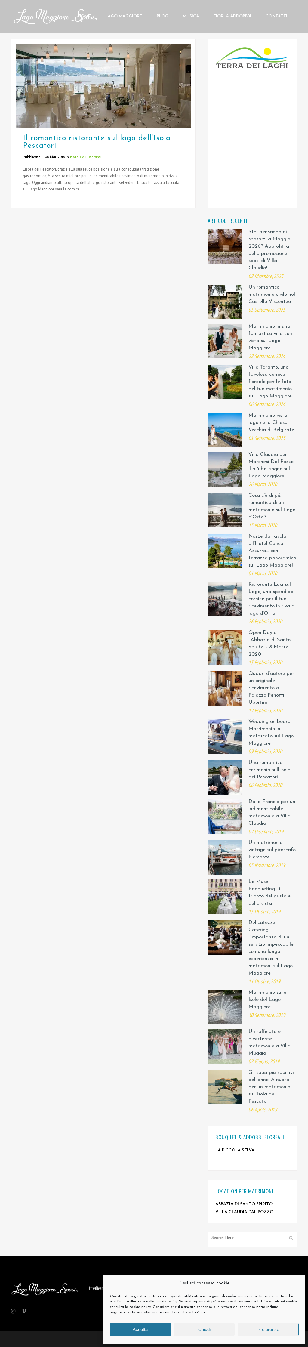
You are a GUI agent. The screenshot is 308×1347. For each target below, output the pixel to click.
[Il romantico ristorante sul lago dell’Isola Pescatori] (103, 86)
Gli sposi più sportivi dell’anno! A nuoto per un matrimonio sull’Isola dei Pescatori (271, 1087)
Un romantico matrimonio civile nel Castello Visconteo (271, 294)
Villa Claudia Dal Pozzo (244, 1212)
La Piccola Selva (234, 1150)
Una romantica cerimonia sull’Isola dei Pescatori (269, 770)
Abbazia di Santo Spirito (244, 1204)
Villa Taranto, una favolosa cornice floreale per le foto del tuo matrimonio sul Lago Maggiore (270, 382)
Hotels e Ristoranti (85, 157)
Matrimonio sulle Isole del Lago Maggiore (267, 999)
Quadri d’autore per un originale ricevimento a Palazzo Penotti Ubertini (271, 688)
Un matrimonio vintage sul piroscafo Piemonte (272, 850)
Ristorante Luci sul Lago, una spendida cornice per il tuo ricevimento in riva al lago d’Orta (272, 599)
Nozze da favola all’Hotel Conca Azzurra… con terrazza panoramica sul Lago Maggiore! (272, 551)
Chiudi (204, 1329)
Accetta (140, 1329)
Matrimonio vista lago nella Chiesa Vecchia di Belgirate (271, 422)
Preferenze (268, 1329)
